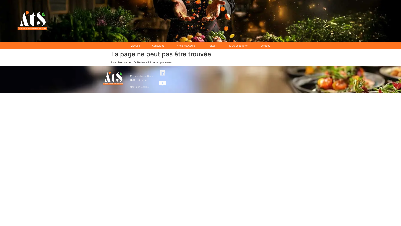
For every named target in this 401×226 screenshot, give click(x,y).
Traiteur (211, 45)
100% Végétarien (238, 45)
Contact (265, 45)
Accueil (135, 45)
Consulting (158, 45)
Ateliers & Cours (186, 45)
